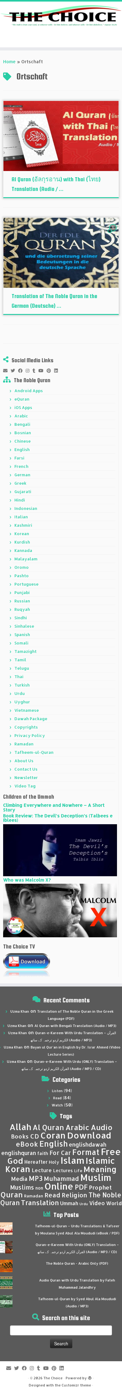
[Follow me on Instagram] (29, 370)
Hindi (19, 499)
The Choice (53, 1378)
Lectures (63, 1170)
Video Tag (25, 785)
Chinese (22, 441)
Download (89, 1135)
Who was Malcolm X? (27, 880)
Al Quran (48, 1127)
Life (78, 1170)
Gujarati (22, 491)
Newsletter (26, 777)
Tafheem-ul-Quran (33, 752)
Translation (40, 1202)
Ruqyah (22, 609)
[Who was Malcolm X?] (60, 910)
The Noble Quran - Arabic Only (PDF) (77, 1263)
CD (34, 1136)
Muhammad (61, 1178)
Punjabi (22, 592)
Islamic (100, 1160)
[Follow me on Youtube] (42, 370)
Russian (22, 600)
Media (19, 1178)
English (22, 449)
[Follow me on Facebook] (22, 370)
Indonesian (25, 508)
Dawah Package (30, 718)
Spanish (22, 634)
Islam (72, 1160)
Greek (20, 483)
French (21, 466)
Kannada (23, 550)
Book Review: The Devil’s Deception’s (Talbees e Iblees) (58, 818)
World (114, 1203)
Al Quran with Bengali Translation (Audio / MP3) (75, 1026)
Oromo (21, 567)
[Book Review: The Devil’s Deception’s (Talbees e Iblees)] (60, 849)
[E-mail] (7, 370)
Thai (18, 676)
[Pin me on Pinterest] (50, 370)
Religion (74, 1195)
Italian (21, 516)
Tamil (20, 659)
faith (42, 1153)
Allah (20, 1126)
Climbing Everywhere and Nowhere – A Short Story (53, 807)
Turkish (22, 684)
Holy (54, 1162)
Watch (57, 1105)
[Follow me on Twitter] (14, 370)
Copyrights (26, 727)
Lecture (42, 1170)
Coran (53, 1135)
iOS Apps (23, 407)
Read (57, 1098)
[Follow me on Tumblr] (35, 370)
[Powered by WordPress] (90, 1377)
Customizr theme (76, 1385)
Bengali (22, 424)
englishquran (18, 1152)
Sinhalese (24, 626)
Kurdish (22, 542)
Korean (21, 533)
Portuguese (26, 584)
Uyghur (22, 701)
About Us (23, 760)
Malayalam (26, 558)
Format (85, 1152)
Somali (21, 642)
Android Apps (28, 390)
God (15, 1161)
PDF (81, 1187)
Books (20, 1136)
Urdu (19, 693)
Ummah (69, 1203)
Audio (102, 1127)
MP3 (36, 1178)
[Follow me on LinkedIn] (57, 370)
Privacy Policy (29, 735)
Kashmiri (23, 525)
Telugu (21, 668)
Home (9, 61)
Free (111, 1151)
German (22, 474)
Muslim (95, 1177)
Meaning (100, 1169)
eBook (27, 1144)
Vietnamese (26, 710)
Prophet (100, 1187)
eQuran (21, 399)
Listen (57, 1091)
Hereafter (36, 1162)
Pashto (21, 575)
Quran (12, 1194)
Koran (17, 1168)
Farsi (19, 457)
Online (59, 1186)
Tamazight (25, 651)
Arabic (21, 415)
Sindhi (20, 617)
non (39, 1188)
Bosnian (22, 432)
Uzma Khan (19, 1011)
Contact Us (26, 769)
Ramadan (23, 743)
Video (97, 1203)
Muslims (22, 1187)
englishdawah (87, 1144)
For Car (60, 1153)
